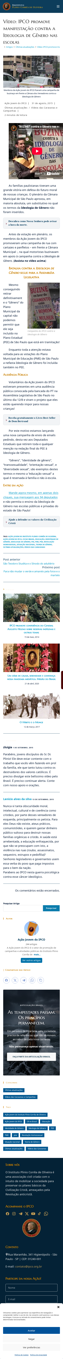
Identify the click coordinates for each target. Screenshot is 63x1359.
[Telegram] (20, 1214)
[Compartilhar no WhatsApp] (32, 980)
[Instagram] (14, 1214)
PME (37, 542)
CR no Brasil (28, 539)
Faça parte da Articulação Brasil (31, 1056)
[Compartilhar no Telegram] (23, 980)
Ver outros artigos (31, 960)
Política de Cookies (22, 1355)
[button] (58, 1307)
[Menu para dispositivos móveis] (58, 6)
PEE (32, 542)
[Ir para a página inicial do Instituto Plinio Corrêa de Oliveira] (31, 1227)
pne (41, 542)
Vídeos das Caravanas (34, 547)
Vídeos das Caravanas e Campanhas (20, 1097)
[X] (27, 1214)
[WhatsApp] (46, 1214)
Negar (31, 1338)
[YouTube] (33, 1214)
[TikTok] (40, 1214)
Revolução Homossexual (32, 1135)
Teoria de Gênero (44, 544)
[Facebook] (7, 1214)
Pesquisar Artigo (11, 903)
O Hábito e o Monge (31, 722)
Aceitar (31, 1330)
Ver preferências (31, 1347)
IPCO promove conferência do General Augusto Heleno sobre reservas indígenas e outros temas (31, 629)
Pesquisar (51, 908)
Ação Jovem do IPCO (16, 103)
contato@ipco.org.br (28, 1266)
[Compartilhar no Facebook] (6, 980)
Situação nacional (26, 544)
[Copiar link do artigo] (40, 980)
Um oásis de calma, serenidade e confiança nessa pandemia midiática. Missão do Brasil (31, 677)
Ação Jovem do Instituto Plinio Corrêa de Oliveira (32, 536)
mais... (37, 954)
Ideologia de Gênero (20, 542)
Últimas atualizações (16, 107)
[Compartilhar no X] (15, 980)
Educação (39, 539)
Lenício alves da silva (17, 799)
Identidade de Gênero (14, 1128)
